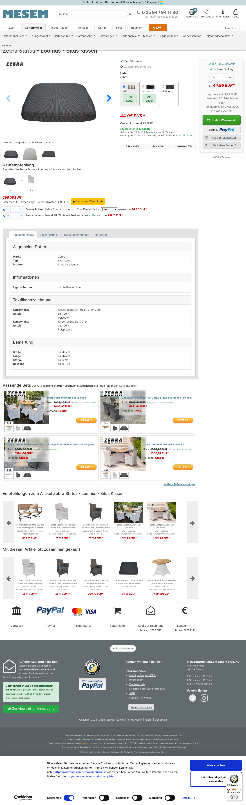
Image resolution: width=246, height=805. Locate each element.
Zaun (12, 27)
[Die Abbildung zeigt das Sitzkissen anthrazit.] (58, 102)
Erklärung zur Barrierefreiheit (147, 688)
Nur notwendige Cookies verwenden (216, 779)
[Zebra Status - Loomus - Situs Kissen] (10, 181)
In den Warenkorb (223, 120)
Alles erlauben (216, 765)
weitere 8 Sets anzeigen (179, 484)
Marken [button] (148, 36)
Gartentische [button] (84, 36)
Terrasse (83, 27)
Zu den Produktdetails (137, 66)
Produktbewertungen (76, 234)
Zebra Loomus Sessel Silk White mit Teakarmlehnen (58, 215)
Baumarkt (137, 27)
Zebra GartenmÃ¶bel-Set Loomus (66, 397)
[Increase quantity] (229, 77)
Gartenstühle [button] (62, 36)
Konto (235, 16)
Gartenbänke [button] (129, 36)
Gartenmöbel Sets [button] (13, 36)
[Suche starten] (130, 14)
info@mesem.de (202, 683)
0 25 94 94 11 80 (202, 675)
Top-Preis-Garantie (223, 64)
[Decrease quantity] (213, 77)
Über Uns (230, 28)
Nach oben (123, 648)
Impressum (136, 679)
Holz (119, 27)
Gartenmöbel (33, 27)
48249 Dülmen (185, 135)
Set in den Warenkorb (89, 201)
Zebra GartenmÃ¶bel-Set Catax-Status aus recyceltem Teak (157, 397)
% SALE (158, 27)
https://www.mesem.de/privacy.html (91, 776)
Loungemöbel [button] (39, 36)
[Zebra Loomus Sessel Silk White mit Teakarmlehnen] (31, 179)
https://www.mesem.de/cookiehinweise (80, 771)
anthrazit (147, 91)
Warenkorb (192, 13)
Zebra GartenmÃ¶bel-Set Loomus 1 (163, 444)
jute (125, 91)
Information (223, 16)
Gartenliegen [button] (107, 36)
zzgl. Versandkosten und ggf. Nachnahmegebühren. (158, 735)
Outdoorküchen (168, 36)
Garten (102, 27)
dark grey (168, 91)
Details (186, 797)
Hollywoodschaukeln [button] (218, 36)
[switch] (104, 798)
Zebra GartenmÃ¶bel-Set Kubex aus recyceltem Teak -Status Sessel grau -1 (51, 444)
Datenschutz (137, 684)
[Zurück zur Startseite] (25, 13)
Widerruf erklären (141, 707)
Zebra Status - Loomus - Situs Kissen (59, 209)
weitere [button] (7, 45)
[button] (109, 98)
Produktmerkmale (23, 234)
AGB (132, 693)
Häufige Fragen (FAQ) (142, 675)
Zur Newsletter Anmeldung (32, 708)
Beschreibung (48, 234)
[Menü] (240, 775)
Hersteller (101, 234)
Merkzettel (207, 16)
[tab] (23, 234)
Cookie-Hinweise (140, 697)
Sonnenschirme (191, 36)
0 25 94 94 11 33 (202, 679)
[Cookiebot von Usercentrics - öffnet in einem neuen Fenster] (23, 798)
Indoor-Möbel (59, 27)
